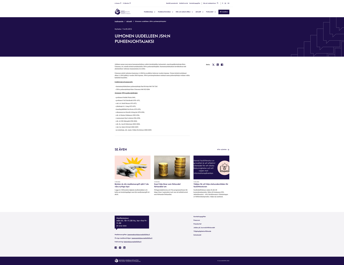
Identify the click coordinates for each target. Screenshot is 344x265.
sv (225, 3)
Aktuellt (129, 21)
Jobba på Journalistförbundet (204, 227)
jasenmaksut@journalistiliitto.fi (138, 234)
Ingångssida (119, 21)
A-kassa (117, 3)
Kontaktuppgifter (194, 3)
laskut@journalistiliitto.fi (132, 242)
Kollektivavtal (183, 3)
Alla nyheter (222, 149)
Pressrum (197, 220)
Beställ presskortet (172, 3)
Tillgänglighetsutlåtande (202, 231)
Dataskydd (197, 235)
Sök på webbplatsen (209, 3)
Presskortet (197, 224)
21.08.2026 (117, 181)
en (228, 3)
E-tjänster (126, 3)
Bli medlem (224, 12)
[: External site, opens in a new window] (213, 65)
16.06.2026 (196, 181)
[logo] (122, 14)
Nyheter (118, 29)
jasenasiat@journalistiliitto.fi (142, 238)
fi (222, 3)
